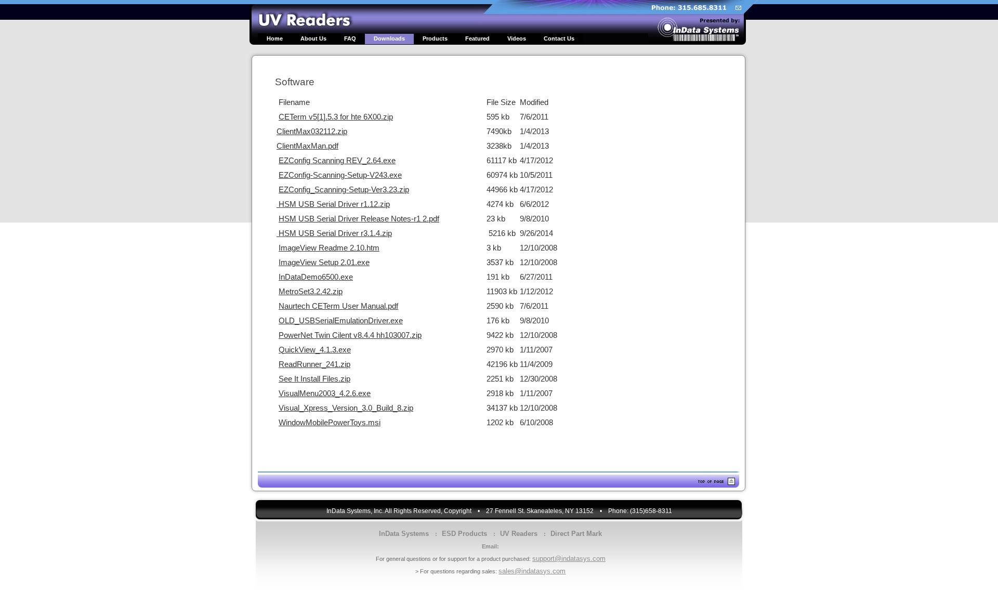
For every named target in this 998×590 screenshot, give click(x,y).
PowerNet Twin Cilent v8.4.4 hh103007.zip (350, 335)
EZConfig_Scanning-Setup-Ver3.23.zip (344, 190)
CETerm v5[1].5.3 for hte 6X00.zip (336, 117)
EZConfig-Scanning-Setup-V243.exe (340, 175)
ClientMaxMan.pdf (307, 146)
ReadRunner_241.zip (314, 364)
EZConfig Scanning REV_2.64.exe (337, 160)
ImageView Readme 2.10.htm (329, 248)
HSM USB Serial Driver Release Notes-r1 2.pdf (359, 219)
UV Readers (518, 533)
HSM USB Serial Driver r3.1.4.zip (334, 233)
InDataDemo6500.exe (316, 277)
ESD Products (464, 533)
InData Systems (404, 533)
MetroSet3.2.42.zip (311, 291)
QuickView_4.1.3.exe (315, 350)
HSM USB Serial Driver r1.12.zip (333, 204)
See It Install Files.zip (314, 379)
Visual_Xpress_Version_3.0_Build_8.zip (346, 408)
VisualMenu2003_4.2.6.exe (325, 393)
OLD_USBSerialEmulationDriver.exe (341, 321)
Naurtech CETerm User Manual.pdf (338, 306)
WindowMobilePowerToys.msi (329, 422)
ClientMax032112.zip (312, 131)
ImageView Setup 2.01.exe (324, 262)
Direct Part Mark (576, 533)
